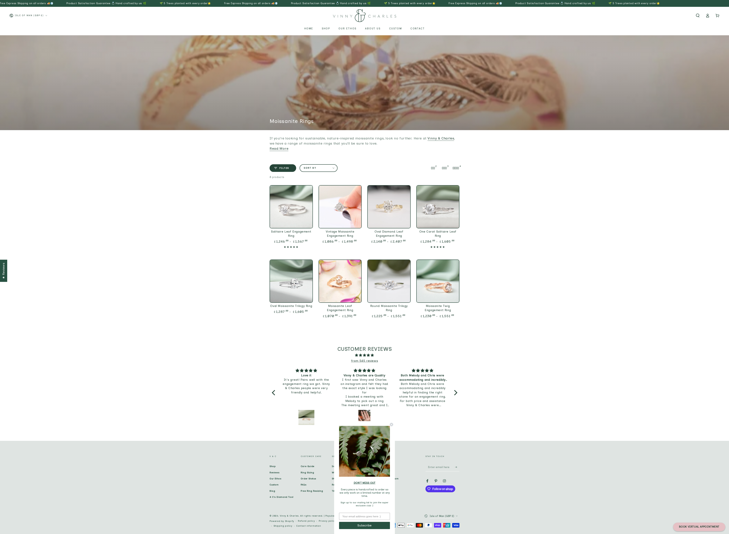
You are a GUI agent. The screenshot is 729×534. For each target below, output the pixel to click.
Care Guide (307, 466)
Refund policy (306, 521)
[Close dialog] (391, 424)
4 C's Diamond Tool (281, 497)
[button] (698, 15)
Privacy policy (327, 521)
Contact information (308, 526)
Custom (274, 484)
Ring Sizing (307, 472)
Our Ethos (275, 478)
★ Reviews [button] (3, 271)
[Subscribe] (457, 467)
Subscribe (364, 525)
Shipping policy (283, 526)
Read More (279, 148)
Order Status (308, 478)
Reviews (274, 472)
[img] (364, 355)
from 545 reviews (364, 361)
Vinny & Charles (441, 138)
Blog (272, 491)
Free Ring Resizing (312, 491)
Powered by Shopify (282, 521)
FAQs (303, 484)
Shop (273, 466)
